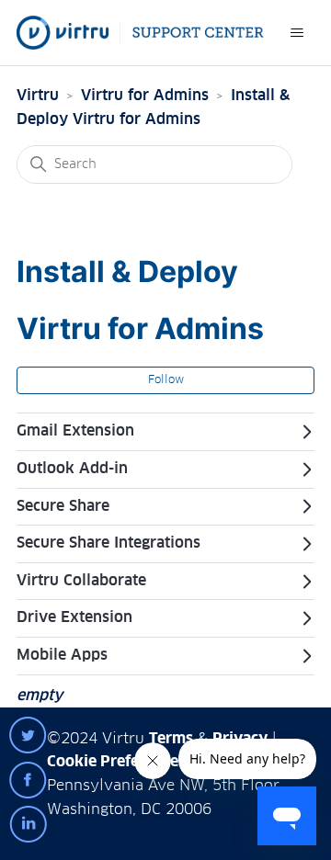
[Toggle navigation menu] (296, 33)
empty (40, 695)
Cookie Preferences (116, 761)
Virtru (38, 95)
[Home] (140, 33)
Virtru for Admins (145, 95)
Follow (166, 380)
